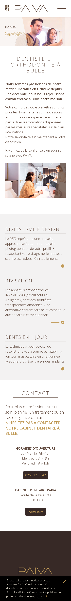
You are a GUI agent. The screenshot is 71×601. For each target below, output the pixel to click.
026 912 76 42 (35, 475)
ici (45, 596)
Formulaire (35, 512)
